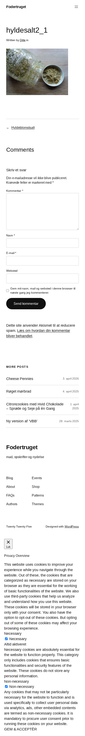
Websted (12, 270)
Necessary (18, 639)
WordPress (72, 526)
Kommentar (14, 190)
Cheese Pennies (19, 379)
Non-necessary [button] (16, 681)
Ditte (23, 40)
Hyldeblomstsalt (23, 127)
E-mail (11, 253)
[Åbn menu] (76, 6)
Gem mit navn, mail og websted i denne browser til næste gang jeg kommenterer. (42, 290)
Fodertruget (16, 7)
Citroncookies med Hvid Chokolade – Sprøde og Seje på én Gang (35, 406)
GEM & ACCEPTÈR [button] (20, 729)
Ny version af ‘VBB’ (22, 421)
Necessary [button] (12, 633)
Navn (10, 235)
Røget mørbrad (18, 391)
